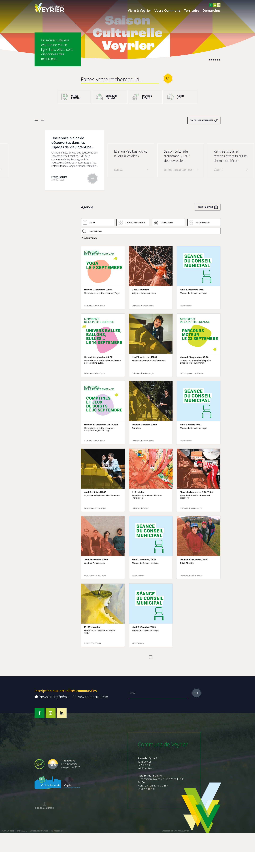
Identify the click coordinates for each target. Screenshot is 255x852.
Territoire (191, 10)
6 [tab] (219, 60)
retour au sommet (44, 808)
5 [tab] (217, 60)
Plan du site (7, 830)
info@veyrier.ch (146, 768)
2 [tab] (211, 60)
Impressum (56, 830)
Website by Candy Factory (175, 830)
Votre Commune (167, 10)
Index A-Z (22, 830)
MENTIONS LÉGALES (38, 830)
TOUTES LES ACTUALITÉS (201, 120)
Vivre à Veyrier (139, 10)
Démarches (211, 10)
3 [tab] (213, 60)
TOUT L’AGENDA (205, 207)
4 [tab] (215, 60)
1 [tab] (210, 60)
